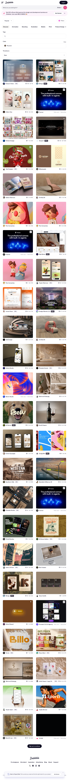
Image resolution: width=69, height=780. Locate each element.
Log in (63, 2)
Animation (15, 27)
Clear (65, 42)
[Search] (65, 7)
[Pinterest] (39, 765)
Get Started (58, 13)
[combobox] (29, 7)
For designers (15, 762)
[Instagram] (36, 765)
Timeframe (6, 51)
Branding (24, 27)
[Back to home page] (9, 2)
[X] (30, 765)
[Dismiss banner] (63, 772)
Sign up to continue (34, 746)
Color (4, 41)
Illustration (34, 27)
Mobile (43, 27)
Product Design (60, 27)
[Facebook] (33, 765)
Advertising (39, 762)
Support (55, 762)
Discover (5, 27)
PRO (16, 83)
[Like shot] (26, 83)
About (50, 762)
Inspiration (31, 762)
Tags (4, 32)
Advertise (63, 112)
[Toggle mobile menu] (2, 2)
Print (50, 27)
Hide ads (56, 112)
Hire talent (23, 762)
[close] (64, 13)
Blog (45, 762)
